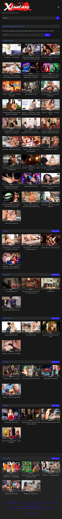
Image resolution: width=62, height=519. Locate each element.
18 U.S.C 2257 (46, 502)
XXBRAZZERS (49, 508)
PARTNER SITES (37, 506)
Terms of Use (36, 502)
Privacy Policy (25, 502)
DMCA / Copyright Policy (12, 502)
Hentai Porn (39, 508)
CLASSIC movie (31, 513)
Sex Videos (11, 508)
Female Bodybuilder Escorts (25, 508)
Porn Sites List (25, 506)
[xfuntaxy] (31, 6)
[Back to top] (57, 514)
